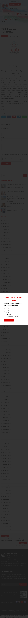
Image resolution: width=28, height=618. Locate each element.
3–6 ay (7, 310)
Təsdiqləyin (9, 320)
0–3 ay (7, 308)
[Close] (26, 295)
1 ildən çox (8, 314)
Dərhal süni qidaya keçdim (12, 316)
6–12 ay (7, 312)
